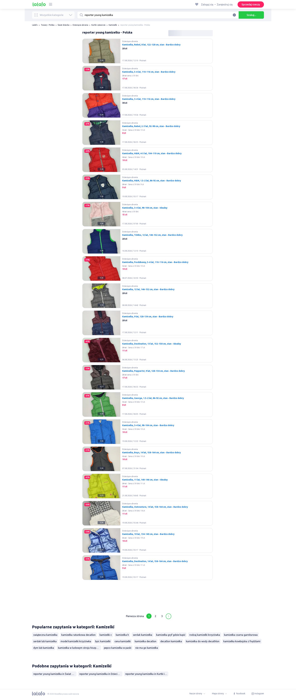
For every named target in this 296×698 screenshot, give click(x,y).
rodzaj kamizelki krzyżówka (204, 634)
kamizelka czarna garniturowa (241, 634)
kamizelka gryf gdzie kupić (170, 634)
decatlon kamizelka (171, 641)
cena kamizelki (123, 641)
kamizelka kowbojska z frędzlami (241, 641)
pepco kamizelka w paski (117, 647)
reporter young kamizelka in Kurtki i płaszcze (146, 674)
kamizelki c (106, 634)
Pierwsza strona (135, 616)
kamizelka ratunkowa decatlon (78, 634)
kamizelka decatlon (145, 641)
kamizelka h (122, 634)
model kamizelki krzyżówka (76, 641)
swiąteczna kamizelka (45, 634)
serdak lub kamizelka (45, 641)
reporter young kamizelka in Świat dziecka (54, 674)
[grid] (147, 324)
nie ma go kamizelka (146, 647)
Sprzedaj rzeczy (251, 4)
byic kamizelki (103, 641)
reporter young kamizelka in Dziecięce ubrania (100, 674)
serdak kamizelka (142, 634)
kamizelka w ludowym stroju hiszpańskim (79, 647)
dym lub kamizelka (43, 647)
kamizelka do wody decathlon (202, 641)
